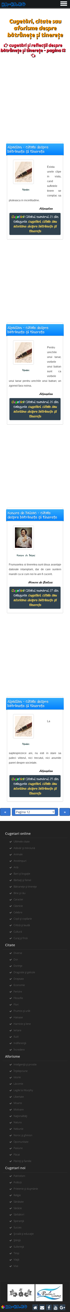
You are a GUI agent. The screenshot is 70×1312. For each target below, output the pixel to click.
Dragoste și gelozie (24, 972)
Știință (17, 1240)
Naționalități (20, 1116)
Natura (18, 1122)
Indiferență (20, 1043)
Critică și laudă (22, 925)
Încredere (19, 1049)
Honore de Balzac (26, 555)
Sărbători (19, 1214)
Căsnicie (18, 905)
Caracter (18, 899)
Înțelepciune (21, 1071)
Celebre (18, 912)
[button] (63, 3)
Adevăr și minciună (24, 848)
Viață (16, 1259)
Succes (17, 1227)
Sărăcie (18, 1208)
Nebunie (18, 1128)
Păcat (17, 1154)
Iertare (17, 1030)
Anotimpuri (20, 860)
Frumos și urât (22, 1010)
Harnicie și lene (22, 1023)
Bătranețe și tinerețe (25, 886)
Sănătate (19, 1201)
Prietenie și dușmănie (26, 1188)
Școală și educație (24, 1233)
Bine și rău (19, 893)
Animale (18, 854)
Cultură (18, 931)
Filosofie (18, 998)
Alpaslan (25, 189)
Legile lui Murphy (23, 1090)
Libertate (19, 1096)
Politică (18, 1182)
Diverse (18, 953)
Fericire (18, 991)
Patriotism (19, 1176)
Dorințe (18, 965)
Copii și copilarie (23, 918)
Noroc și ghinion (23, 1135)
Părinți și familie (22, 1161)
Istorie (17, 1077)
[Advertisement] (35, 98)
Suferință (19, 1246)
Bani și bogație (22, 873)
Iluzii (16, 1036)
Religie (17, 1195)
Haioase (18, 1017)
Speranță (19, 1221)
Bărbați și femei (22, 880)
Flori (16, 1004)
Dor (16, 959)
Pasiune (18, 1148)
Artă (16, 867)
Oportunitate (21, 1141)
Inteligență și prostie (25, 1064)
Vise (16, 1266)
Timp (16, 1253)
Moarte (18, 1103)
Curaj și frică (21, 938)
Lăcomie (18, 1083)
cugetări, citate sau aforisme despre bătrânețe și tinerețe (35, 226)
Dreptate (19, 978)
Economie (19, 985)
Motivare (19, 1109)
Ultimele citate (22, 841)
